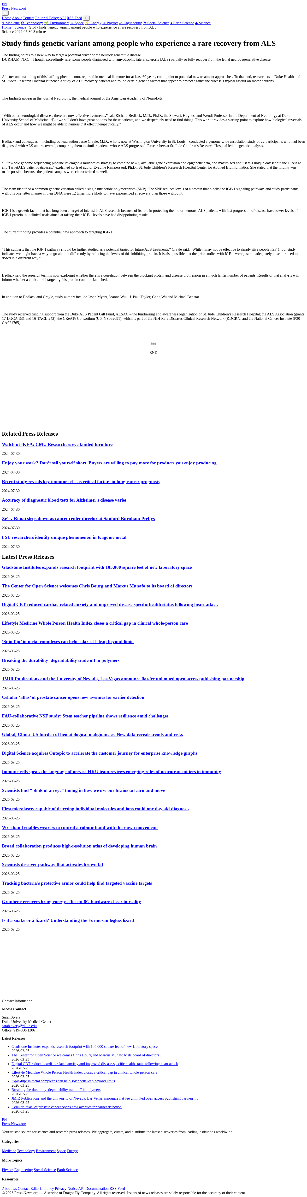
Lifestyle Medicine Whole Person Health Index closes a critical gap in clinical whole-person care (95, 623)
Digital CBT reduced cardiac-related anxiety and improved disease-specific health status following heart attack (110, 604)
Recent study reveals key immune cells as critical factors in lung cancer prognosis (80, 481)
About (17, 18)
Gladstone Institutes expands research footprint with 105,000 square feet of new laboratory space (97, 567)
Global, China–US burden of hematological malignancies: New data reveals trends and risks (92, 734)
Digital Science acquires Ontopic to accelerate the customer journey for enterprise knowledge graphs (99, 753)
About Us (9, 1188)
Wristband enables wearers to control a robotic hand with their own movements (80, 827)
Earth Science (182, 23)
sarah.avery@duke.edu (19, 1026)
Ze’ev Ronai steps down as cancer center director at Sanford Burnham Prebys (78, 518)
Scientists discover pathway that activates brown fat (52, 864)
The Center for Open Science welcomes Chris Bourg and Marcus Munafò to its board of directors (97, 585)
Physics (110, 23)
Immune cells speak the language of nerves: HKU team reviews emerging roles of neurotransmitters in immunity (111, 771)
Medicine (11, 23)
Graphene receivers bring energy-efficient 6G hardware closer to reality (71, 901)
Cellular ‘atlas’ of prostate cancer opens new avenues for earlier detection (73, 697)
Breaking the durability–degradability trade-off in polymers (60, 660)
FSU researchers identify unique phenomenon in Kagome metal (64, 537)
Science (203, 23)
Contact (28, 18)
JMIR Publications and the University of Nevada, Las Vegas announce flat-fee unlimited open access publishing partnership (123, 678)
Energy (93, 23)
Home (6, 18)
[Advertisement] (146, 392)
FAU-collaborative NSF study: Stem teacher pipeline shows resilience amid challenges (85, 715)
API (62, 18)
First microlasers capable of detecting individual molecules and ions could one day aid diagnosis (95, 808)
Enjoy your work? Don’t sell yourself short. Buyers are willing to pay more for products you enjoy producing (109, 462)
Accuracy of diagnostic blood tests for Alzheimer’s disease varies (64, 500)
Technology (32, 23)
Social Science (156, 23)
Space (77, 23)
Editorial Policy (47, 18)
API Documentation (93, 1188)
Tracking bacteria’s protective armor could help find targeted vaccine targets (77, 883)
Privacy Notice (66, 1188)
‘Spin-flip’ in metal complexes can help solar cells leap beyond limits (68, 641)
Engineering (130, 23)
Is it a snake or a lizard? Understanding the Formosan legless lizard (68, 920)
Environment (56, 23)
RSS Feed (74, 18)
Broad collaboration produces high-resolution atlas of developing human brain (79, 845)
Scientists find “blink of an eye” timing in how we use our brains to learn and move (83, 790)
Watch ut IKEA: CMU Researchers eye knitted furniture (57, 444)
